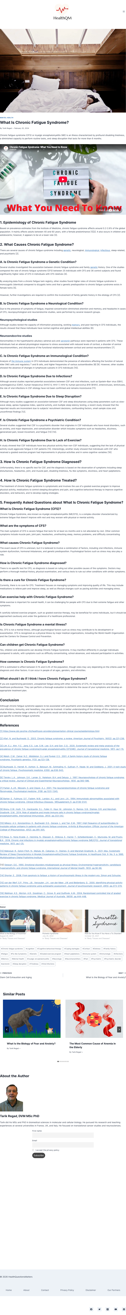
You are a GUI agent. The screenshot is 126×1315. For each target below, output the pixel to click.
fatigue (4, 954)
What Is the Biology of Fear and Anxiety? (106, 975)
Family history (109, 949)
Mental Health (6, 118)
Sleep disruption (19, 964)
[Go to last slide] (7, 1029)
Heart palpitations (71, 954)
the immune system (21, 361)
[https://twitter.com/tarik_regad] (99, 1309)
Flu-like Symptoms (19, 954)
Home (9, 1290)
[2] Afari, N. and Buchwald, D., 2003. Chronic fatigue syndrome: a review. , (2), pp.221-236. (62, 738)
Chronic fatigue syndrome (12, 949)
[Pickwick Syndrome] (62, 921)
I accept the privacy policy (47, 1150)
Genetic (33, 954)
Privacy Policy (67, 1290)
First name (37, 1131)
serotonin (65, 341)
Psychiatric (96, 959)
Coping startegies (71, 949)
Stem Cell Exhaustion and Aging (16, 975)
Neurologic (57, 959)
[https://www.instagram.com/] (107, 1309)
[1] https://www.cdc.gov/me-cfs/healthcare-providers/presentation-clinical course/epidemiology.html (49, 731)
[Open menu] (123, 11)
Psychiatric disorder (112, 959)
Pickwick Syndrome (50, 933)
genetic (67, 250)
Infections (118, 954)
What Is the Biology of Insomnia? (13, 933)
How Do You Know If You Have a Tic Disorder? (103, 933)
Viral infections (47, 964)
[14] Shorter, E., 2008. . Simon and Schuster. (60, 875)
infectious (105, 250)
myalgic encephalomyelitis (38, 959)
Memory (5, 959)
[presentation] (32, 1019)
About (26, 1290)
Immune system (89, 954)
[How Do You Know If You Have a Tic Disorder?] (105, 921)
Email (34, 1140)
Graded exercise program (50, 954)
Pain (86, 959)
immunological (92, 250)
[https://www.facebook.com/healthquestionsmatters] (91, 1309)
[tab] (58, 1061)
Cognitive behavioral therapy (49, 949)
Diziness (96, 949)
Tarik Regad (7, 128)
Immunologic (105, 954)
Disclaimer (91, 1290)
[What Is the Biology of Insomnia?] (20, 921)
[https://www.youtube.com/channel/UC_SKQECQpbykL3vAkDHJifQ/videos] (116, 1309)
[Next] (119, 1029)
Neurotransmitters (72, 959)
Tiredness (34, 964)
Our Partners (114, 1290)
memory (76, 325)
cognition (30, 949)
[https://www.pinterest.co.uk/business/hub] (124, 1309)
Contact (45, 1290)
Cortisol (86, 949)
